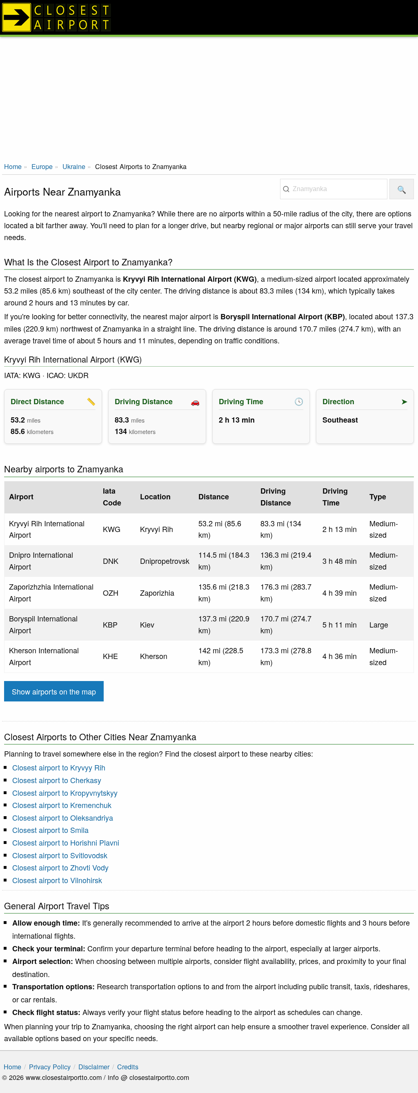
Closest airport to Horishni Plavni (65, 842)
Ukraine (73, 166)
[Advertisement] (209, 98)
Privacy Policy (50, 1066)
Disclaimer (93, 1066)
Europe (42, 166)
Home (13, 166)
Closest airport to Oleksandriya (62, 817)
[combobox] (333, 189)
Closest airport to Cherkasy (56, 780)
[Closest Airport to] (209, 17)
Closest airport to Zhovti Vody (60, 867)
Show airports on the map (54, 691)
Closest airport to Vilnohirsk (57, 880)
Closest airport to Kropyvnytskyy (65, 792)
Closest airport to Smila (50, 829)
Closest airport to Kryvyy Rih (58, 767)
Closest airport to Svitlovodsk (59, 855)
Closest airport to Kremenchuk (61, 804)
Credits (127, 1066)
